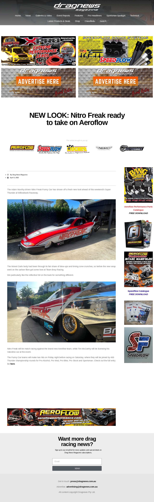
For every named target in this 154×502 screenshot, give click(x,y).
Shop (77, 21)
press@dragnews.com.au (83, 481)
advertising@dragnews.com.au (82, 487)
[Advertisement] (61, 384)
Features (79, 15)
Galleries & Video (44, 15)
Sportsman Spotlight (115, 15)
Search (103, 21)
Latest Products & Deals (59, 21)
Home (18, 15)
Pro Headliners (95, 15)
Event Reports (63, 15)
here (12, 364)
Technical (134, 15)
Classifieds (90, 21)
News (28, 15)
